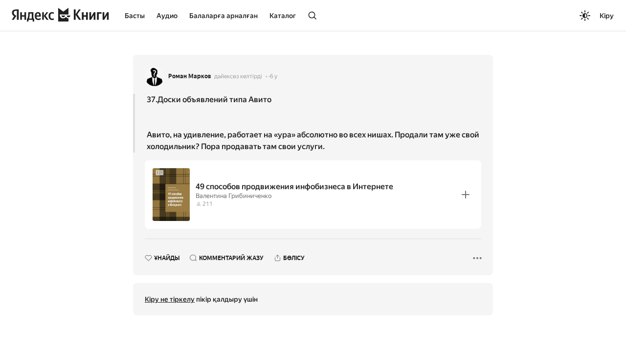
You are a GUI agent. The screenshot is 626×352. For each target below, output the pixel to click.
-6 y (272, 76)
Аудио (167, 16)
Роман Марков (189, 76)
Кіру (607, 16)
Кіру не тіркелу (170, 299)
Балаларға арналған (223, 16)
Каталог (282, 16)
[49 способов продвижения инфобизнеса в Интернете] (313, 194)
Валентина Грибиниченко (233, 195)
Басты (135, 16)
